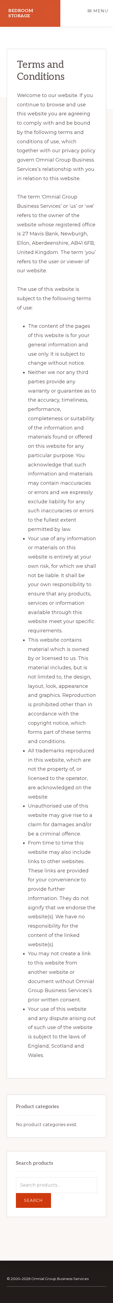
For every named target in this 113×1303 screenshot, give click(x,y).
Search (33, 1200)
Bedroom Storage (20, 13)
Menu (100, 10)
